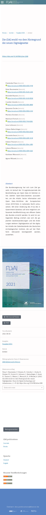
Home (4, 33)
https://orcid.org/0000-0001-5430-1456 (20, 92)
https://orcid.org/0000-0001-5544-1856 (20, 144)
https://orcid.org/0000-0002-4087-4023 (20, 151)
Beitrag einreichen (11, 429)
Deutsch (6, 460)
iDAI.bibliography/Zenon (11, 362)
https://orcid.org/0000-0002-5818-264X (20, 132)
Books (5, 447)
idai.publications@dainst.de (27, 507)
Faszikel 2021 (20, 33)
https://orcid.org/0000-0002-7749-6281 (20, 121)
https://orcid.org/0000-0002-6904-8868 (20, 105)
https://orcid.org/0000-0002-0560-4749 (20, 111)
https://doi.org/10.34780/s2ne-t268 (15, 56)
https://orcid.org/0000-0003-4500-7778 (20, 86)
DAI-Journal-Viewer (12, 317)
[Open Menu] (2, 2)
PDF (7, 323)
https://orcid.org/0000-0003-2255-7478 (20, 138)
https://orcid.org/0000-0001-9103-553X (20, 98)
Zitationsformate (9, 388)
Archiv (11, 33)
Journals (6, 443)
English (5, 463)
